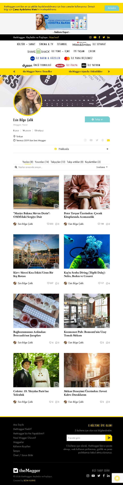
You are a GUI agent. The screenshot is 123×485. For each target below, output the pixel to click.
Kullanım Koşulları (21, 446)
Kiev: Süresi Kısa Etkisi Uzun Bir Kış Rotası (33, 274)
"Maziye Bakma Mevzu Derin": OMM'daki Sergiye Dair (31, 215)
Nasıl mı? (53, 37)
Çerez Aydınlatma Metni (25, 9)
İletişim (16, 451)
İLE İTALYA (72, 65)
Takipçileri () (58, 161)
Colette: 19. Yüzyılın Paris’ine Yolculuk (31, 393)
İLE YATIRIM (94, 65)
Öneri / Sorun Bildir (23, 455)
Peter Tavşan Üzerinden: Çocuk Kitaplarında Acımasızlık (83, 215)
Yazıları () (27, 161)
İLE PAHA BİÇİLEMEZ (82, 58)
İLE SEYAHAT (99, 44)
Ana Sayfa (18, 424)
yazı (16, 130)
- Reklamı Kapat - (61, 32)
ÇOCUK (92, 51)
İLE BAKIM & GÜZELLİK (48, 58)
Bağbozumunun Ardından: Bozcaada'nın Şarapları (29, 334)
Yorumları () (42, 161)
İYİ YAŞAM (79, 51)
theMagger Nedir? (22, 429)
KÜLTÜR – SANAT (26, 44)
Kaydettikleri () (93, 161)
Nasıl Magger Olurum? (24, 438)
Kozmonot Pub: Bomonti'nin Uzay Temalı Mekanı (85, 334)
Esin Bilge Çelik (25, 224)
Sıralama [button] (101, 167)
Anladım (112, 8)
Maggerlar (18, 442)
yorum (26, 130)
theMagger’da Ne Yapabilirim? (28, 433)
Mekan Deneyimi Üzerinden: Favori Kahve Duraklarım (85, 393)
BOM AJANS (30, 480)
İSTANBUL (62, 44)
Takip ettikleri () (75, 161)
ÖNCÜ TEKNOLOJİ (42, 65)
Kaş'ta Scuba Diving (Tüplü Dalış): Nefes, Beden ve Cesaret (85, 274)
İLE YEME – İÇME (61, 51)
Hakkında (63, 148)
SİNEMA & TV (46, 44)
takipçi (39, 130)
